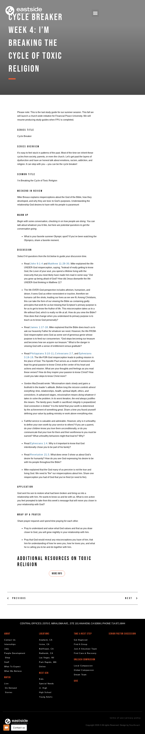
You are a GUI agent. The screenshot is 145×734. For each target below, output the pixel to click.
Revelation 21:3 (39, 454)
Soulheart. (135, 725)
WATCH (7, 677)
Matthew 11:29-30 (59, 263)
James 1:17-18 (39, 327)
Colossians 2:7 (64, 353)
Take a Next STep (83, 633)
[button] (95, 13)
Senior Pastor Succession (122, 633)
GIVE (76, 680)
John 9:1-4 (36, 263)
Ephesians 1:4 (39, 443)
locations (44, 633)
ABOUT (7, 633)
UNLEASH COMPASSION (84, 659)
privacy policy (133, 718)
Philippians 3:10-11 (42, 353)
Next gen (44, 672)
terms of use (117, 718)
